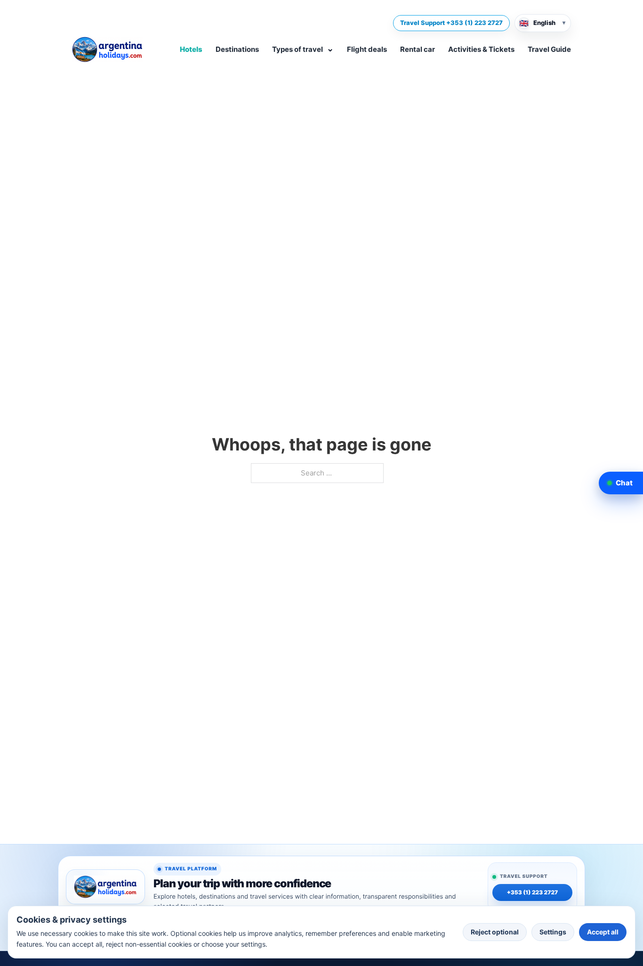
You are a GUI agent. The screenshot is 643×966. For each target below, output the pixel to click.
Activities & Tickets (481, 49)
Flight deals (367, 49)
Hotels (191, 49)
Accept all (603, 932)
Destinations (237, 49)
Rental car (417, 49)
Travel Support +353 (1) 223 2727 (451, 22)
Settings (552, 932)
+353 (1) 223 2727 (532, 893)
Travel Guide (549, 49)
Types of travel (303, 48)
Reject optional (495, 932)
